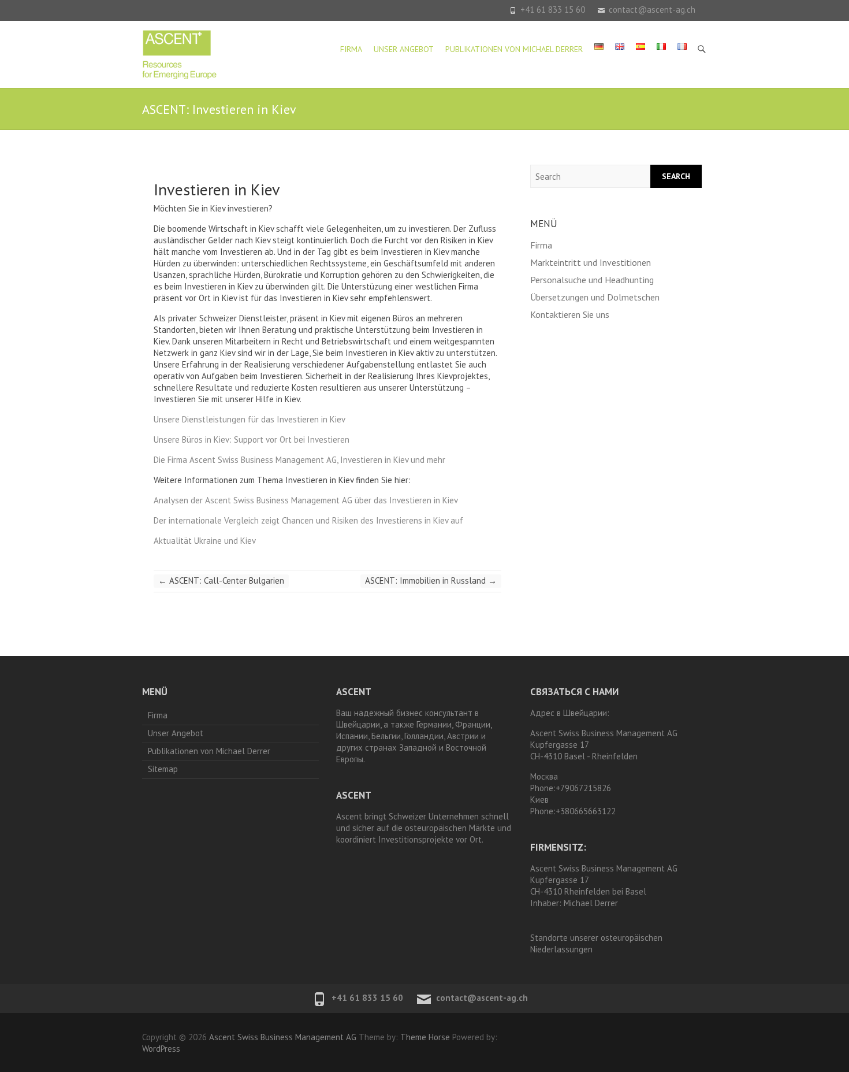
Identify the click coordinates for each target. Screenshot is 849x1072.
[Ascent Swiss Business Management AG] (179, 54)
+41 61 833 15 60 (552, 9)
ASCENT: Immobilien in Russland (431, 580)
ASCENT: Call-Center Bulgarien (221, 580)
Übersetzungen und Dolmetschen (595, 297)
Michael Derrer (591, 902)
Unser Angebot (404, 49)
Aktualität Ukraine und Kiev (205, 540)
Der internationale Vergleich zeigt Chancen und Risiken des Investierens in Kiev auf (308, 520)
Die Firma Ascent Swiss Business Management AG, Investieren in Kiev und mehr (299, 459)
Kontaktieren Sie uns (569, 314)
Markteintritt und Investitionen (590, 262)
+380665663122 (586, 811)
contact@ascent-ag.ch (652, 9)
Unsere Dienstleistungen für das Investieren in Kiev (249, 419)
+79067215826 (583, 787)
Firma (351, 49)
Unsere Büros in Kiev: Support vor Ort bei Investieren (251, 439)
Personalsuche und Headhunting (592, 279)
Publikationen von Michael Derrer (514, 49)
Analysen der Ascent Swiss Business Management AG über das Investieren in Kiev (306, 500)
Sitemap (163, 768)
